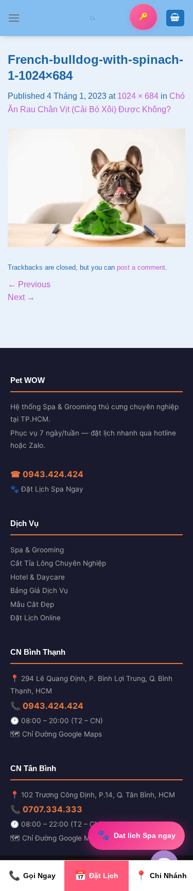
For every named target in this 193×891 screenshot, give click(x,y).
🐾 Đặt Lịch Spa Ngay (46, 489)
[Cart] (175, 18)
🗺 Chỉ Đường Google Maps (56, 734)
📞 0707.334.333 (46, 809)
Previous (29, 284)
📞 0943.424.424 (46, 706)
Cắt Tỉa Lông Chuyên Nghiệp (58, 563)
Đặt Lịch (96, 875)
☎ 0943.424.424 (46, 474)
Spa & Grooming (37, 550)
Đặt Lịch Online (35, 618)
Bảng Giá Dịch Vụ (39, 590)
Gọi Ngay (32, 875)
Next (21, 297)
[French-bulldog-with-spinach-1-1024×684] (96, 187)
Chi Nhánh (161, 875)
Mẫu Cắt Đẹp (32, 604)
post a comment (141, 267)
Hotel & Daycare (37, 577)
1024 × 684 (138, 96)
